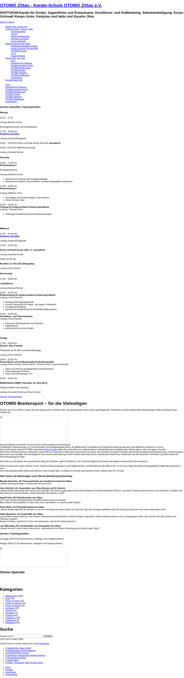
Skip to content (7, 22)
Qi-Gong (9, 610)
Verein (15, 58)
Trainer (14, 34)
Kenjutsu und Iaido (20, 39)
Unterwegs (10, 618)
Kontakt (13, 80)
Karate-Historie (18, 56)
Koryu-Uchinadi (18, 41)
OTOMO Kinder (18, 70)
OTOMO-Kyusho (19, 51)
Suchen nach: (6, 636)
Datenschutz (11, 674)
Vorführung (10, 620)
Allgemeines (11, 596)
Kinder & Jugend (13, 603)
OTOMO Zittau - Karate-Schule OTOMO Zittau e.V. (51, 5)
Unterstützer (16, 78)
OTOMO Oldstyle (19, 73)
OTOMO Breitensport (21, 68)
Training (19, 29)
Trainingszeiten (18, 31)
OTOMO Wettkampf (20, 75)
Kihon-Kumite (50, 449)
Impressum (10, 672)
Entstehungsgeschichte (22, 65)
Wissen (17, 44)
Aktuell (16, 27)
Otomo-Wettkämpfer (20, 36)
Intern (8, 667)
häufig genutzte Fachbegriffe (24, 48)
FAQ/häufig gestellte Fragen (24, 46)
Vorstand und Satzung (21, 63)
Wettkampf (10, 623)
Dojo (13, 61)
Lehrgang (10, 608)
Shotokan (10, 613)
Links (13, 53)
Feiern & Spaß (12, 601)
